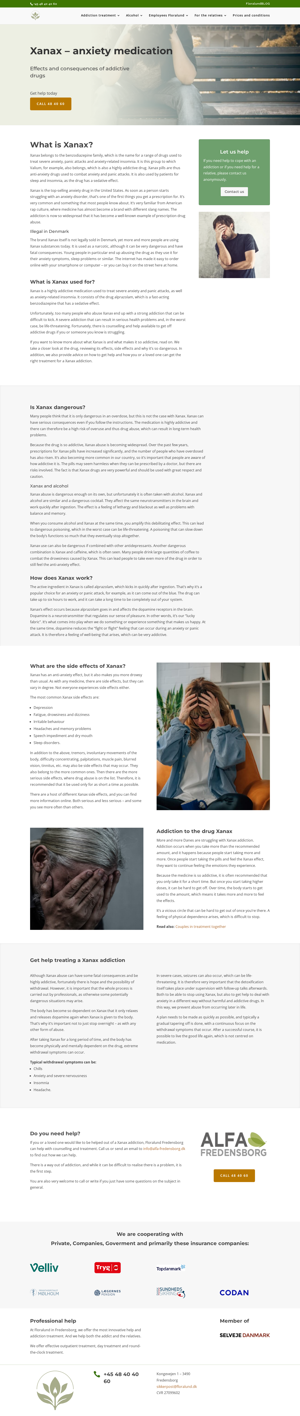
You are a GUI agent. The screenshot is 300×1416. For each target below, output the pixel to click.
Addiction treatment (98, 15)
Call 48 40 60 (51, 103)
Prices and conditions (251, 15)
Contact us (234, 192)
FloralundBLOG (258, 3)
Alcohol (132, 15)
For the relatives (209, 15)
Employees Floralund (166, 15)
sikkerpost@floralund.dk (177, 1386)
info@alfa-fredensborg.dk (164, 1148)
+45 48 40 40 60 (45, 3)
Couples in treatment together (200, 926)
